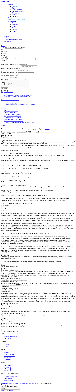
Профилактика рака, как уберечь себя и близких (19, 104)
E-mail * (3, 55)
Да (2, 386)
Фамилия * (4, 51)
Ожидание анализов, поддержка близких (17, 96)
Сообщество (16, 13)
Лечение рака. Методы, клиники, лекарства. (18, 95)
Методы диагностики (11, 111)
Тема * (3, 61)
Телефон (3, 57)
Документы (15, 24)
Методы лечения (9, 112)
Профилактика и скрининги (10, 100)
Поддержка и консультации (16, 19)
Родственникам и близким (12, 116)
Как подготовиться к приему (13, 121)
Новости (14, 29)
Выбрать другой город (11, 386)
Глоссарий (15, 16)
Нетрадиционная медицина (13, 117)
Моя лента (7, 365)
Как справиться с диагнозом (13, 119)
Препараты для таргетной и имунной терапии (19, 122)
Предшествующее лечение (9, 72)
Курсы (14, 14)
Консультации (8, 378)
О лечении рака (17, 9)
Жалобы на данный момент (10, 75)
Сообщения (8, 370)
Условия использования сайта (30, 383)
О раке (14, 8)
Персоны (15, 28)
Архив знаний (9, 380)
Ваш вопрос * (5, 79)
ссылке (47, 129)
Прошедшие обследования (9, 64)
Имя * (3, 49)
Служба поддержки (10, 376)
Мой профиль (8, 369)
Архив (3, 125)
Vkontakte (7, 346)
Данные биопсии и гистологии (11, 68)
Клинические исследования (13, 114)
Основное (15, 23)
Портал (10, 4)
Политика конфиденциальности (11, 383)
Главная (14, 6)
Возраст (3, 53)
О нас (10, 18)
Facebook (7, 344)
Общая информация (7, 92)
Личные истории (17, 11)
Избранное (7, 367)
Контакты (7, 338)
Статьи (14, 26)
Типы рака (4, 108)
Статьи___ (15, 31)
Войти (3, 46)
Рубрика (3, 59)
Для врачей (11, 21)
